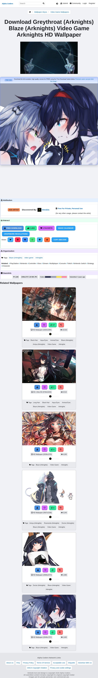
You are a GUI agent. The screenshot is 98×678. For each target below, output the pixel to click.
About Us (9, 663)
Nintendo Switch (80, 263)
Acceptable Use (59, 663)
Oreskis (45, 210)
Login (85, 3)
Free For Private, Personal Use (70, 208)
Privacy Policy (28, 663)
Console (62, 263)
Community (76, 3)
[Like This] (53, 570)
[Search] (43, 3)
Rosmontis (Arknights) (51, 523)
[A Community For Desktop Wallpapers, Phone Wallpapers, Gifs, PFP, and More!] (30, 12)
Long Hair (36, 402)
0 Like (32, 228)
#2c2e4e (48, 277)
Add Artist (14, 210)
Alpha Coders (7, 4)
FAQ (18, 663)
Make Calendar (65, 228)
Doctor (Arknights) (68, 523)
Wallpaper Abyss (40, 12)
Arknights (39, 258)
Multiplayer (54, 263)
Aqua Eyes (44, 340)
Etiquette (71, 663)
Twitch (69, 263)
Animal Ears (54, 340)
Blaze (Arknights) (15, 258)
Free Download (14, 228)
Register (92, 3)
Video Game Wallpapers (59, 12)
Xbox (39, 263)
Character (5, 266)
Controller (32, 263)
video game (28, 258)
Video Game (52, 344)
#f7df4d (59, 277)
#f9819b (64, 277)
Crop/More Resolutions (16, 234)
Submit (65, 3)
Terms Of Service (43, 663)
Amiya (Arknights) (39, 344)
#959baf (53, 277)
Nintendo (23, 263)
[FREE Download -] (37, 508)
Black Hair (34, 340)
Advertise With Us (85, 663)
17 (53, 325)
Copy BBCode (60, 240)
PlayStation (14, 263)
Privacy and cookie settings (60, 668)
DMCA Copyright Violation (37, 668)
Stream (45, 263)
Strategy (90, 263)
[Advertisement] (49, 181)
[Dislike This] (61, 508)
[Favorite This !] (44, 508)
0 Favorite (47, 228)
